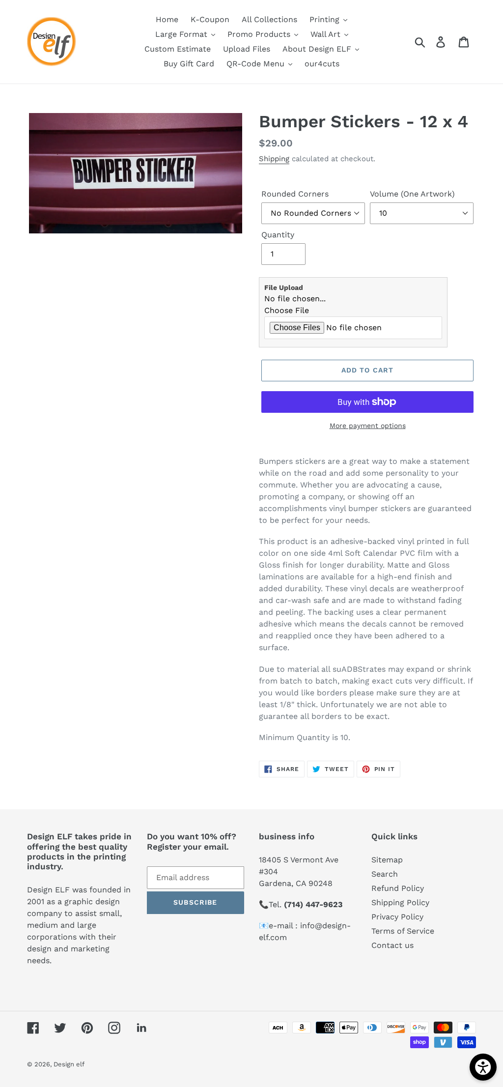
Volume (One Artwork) (412, 194)
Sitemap (387, 859)
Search (384, 874)
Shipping (274, 158)
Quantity (277, 234)
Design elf (69, 1064)
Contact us (392, 945)
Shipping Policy (400, 902)
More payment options (368, 425)
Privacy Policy (397, 916)
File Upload (283, 287)
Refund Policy (397, 888)
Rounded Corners (295, 194)
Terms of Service (402, 931)
